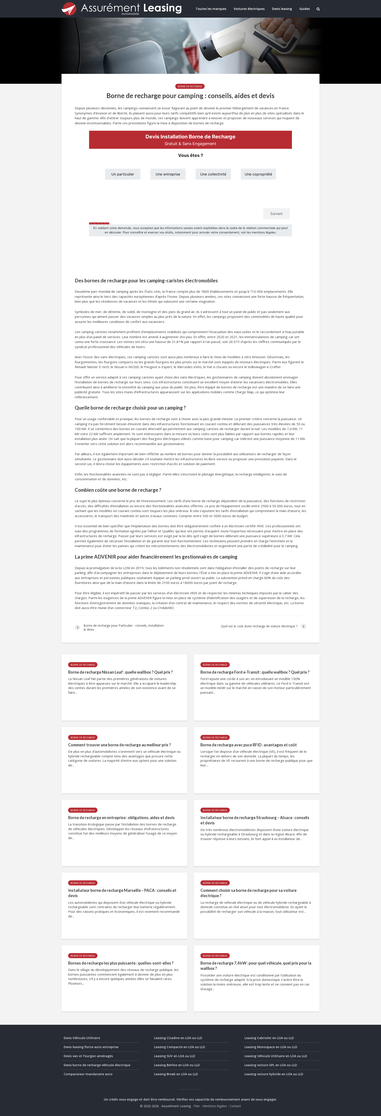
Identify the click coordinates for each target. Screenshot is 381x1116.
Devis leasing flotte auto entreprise (91, 1047)
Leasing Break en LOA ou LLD (176, 1074)
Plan (197, 1106)
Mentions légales (215, 1106)
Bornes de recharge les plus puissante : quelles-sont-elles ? (121, 963)
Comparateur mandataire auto (88, 1074)
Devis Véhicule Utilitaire (82, 1038)
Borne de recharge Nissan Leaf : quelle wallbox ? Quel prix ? (120, 672)
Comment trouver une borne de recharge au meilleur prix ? (119, 744)
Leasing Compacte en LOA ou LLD (179, 1047)
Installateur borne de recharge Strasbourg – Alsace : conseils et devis (254, 820)
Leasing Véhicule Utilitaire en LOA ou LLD (276, 1056)
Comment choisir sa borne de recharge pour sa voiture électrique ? (248, 893)
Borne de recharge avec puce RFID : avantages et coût (248, 744)
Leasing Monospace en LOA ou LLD (271, 1047)
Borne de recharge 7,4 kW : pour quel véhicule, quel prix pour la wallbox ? (255, 966)
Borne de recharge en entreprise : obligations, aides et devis (121, 817)
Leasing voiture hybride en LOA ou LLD (274, 1074)
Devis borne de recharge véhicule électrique (97, 1065)
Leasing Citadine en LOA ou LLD (178, 1038)
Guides (304, 9)
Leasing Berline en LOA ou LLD (177, 1065)
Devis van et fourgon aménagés (88, 1056)
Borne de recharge (190, 86)
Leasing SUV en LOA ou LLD (174, 1056)
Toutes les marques (211, 9)
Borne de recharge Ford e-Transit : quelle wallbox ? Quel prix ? (255, 672)
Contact (235, 1106)
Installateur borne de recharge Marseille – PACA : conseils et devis (122, 893)
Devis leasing (282, 9)
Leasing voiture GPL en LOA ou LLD (271, 1065)
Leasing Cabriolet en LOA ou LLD (269, 1038)
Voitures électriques (249, 9)
